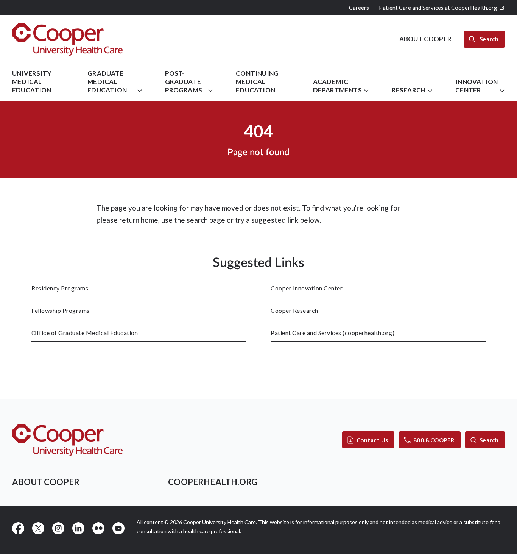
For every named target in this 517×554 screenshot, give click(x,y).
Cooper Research (294, 310)
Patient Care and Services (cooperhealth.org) (332, 332)
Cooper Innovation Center (307, 288)
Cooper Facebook (18, 528)
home (149, 219)
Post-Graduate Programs (183, 81)
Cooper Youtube (118, 528)
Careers (359, 7)
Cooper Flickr (98, 528)
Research (408, 90)
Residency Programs (59, 288)
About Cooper (45, 482)
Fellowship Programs (60, 310)
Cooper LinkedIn (78, 528)
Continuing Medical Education (257, 81)
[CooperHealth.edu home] (67, 439)
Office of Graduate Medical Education (84, 332)
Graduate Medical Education (107, 81)
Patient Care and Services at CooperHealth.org (438, 7)
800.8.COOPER (434, 440)
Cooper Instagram (58, 528)
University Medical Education (31, 81)
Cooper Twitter (38, 528)
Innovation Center (476, 86)
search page (206, 219)
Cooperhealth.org (212, 482)
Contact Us (372, 440)
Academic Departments (337, 86)
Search (489, 440)
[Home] (67, 39)
